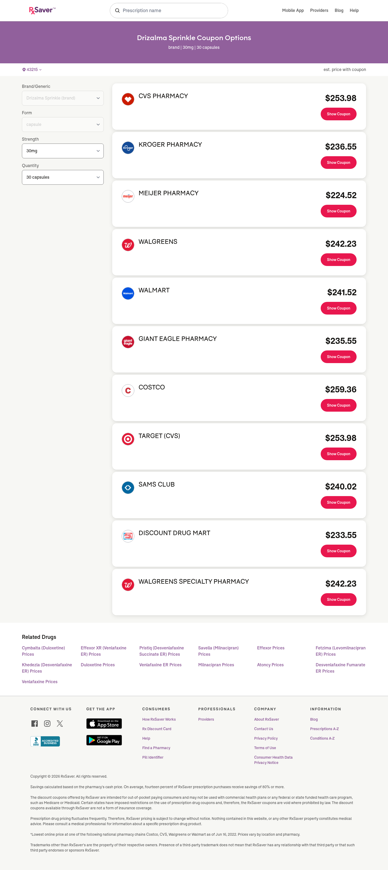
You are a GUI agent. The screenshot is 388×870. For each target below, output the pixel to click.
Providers (319, 10)
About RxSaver (266, 719)
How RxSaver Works (159, 719)
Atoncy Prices (270, 665)
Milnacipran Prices (216, 665)
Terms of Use (265, 747)
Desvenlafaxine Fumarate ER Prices (340, 668)
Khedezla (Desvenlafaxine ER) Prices (47, 668)
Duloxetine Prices (98, 665)
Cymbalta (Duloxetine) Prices (43, 651)
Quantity (30, 165)
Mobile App (293, 10)
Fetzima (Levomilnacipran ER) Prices (341, 651)
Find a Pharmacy (156, 747)
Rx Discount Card (156, 728)
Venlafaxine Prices (40, 681)
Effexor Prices (271, 648)
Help (354, 10)
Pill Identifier (152, 757)
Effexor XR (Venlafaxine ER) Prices (103, 651)
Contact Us (263, 728)
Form (27, 113)
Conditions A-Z (322, 738)
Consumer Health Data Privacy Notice (274, 760)
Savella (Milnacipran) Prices (218, 651)
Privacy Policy (266, 738)
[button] (32, 69)
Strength (30, 139)
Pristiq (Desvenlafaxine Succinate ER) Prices (161, 651)
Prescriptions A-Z (324, 728)
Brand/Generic (36, 86)
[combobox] (169, 10)
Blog (339, 10)
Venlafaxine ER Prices (160, 665)
